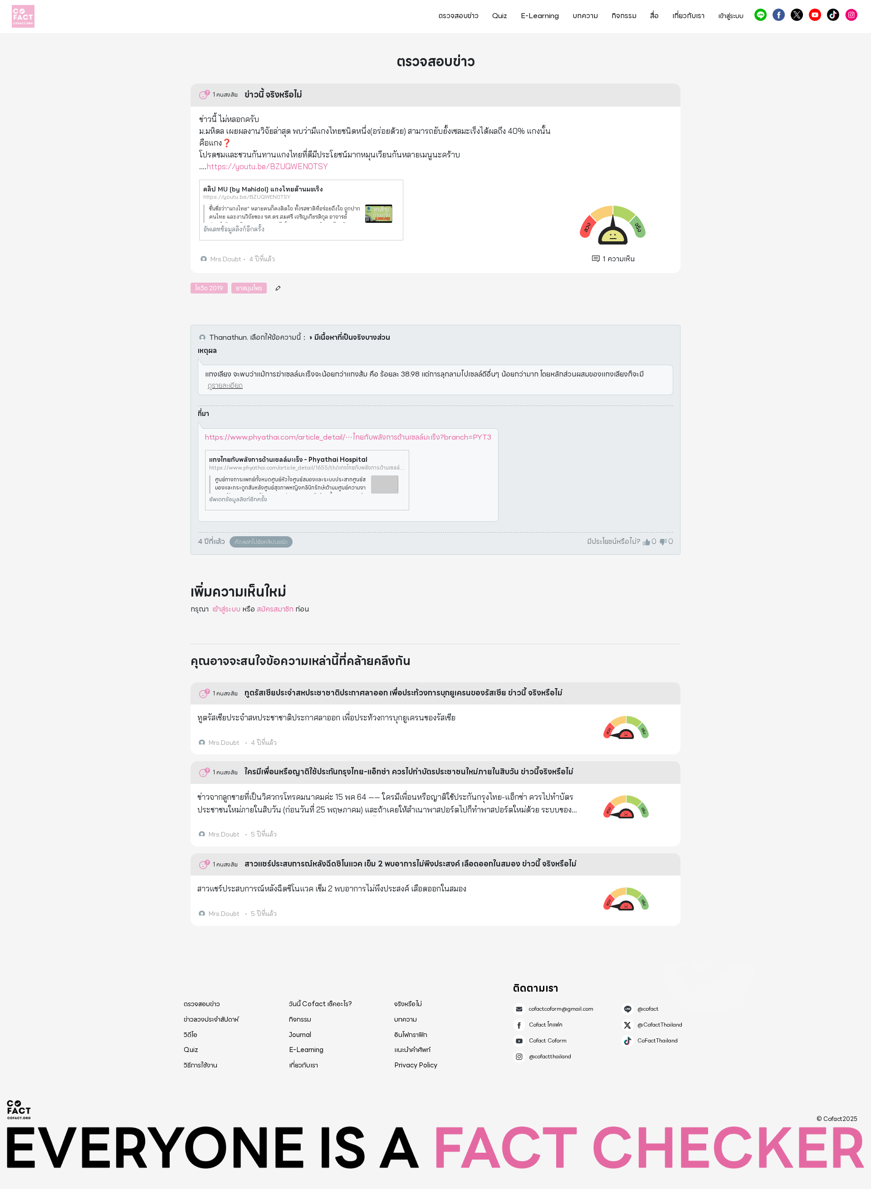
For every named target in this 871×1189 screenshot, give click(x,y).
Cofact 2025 (19, 1109)
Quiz (499, 15)
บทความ (585, 15)
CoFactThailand (833, 15)
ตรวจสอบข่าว (459, 15)
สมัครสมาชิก (275, 609)
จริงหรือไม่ (408, 1003)
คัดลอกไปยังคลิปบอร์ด (261, 542)
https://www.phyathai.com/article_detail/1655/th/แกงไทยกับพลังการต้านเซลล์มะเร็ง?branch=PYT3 (307, 468)
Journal (300, 1034)
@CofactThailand (797, 15)
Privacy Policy (415, 1065)
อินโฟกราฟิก (410, 1034)
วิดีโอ (190, 1034)
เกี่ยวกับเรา (688, 15)
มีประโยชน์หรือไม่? (614, 541)
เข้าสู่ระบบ (226, 609)
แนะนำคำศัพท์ (412, 1049)
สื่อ (654, 15)
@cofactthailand (851, 15)
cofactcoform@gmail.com (561, 1009)
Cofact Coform (815, 15)
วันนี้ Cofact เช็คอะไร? (320, 1003)
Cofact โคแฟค (779, 15)
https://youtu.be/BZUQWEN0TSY (267, 166)
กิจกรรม (624, 15)
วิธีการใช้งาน (200, 1065)
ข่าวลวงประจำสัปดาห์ (211, 1019)
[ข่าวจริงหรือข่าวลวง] (23, 16)
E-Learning (540, 15)
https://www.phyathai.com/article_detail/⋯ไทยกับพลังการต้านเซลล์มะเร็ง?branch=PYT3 (348, 437)
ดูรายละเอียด (225, 385)
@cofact (760, 15)
